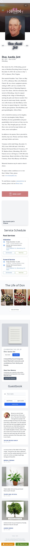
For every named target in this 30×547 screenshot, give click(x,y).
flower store (19, 183)
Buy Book (16, 354)
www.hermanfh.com (10, 175)
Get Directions (9, 252)
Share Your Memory (10, 378)
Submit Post (15, 404)
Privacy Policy (11, 540)
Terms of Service (19, 540)
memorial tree (20, 181)
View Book (7, 354)
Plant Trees (21, 252)
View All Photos (15, 309)
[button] (15, 476)
